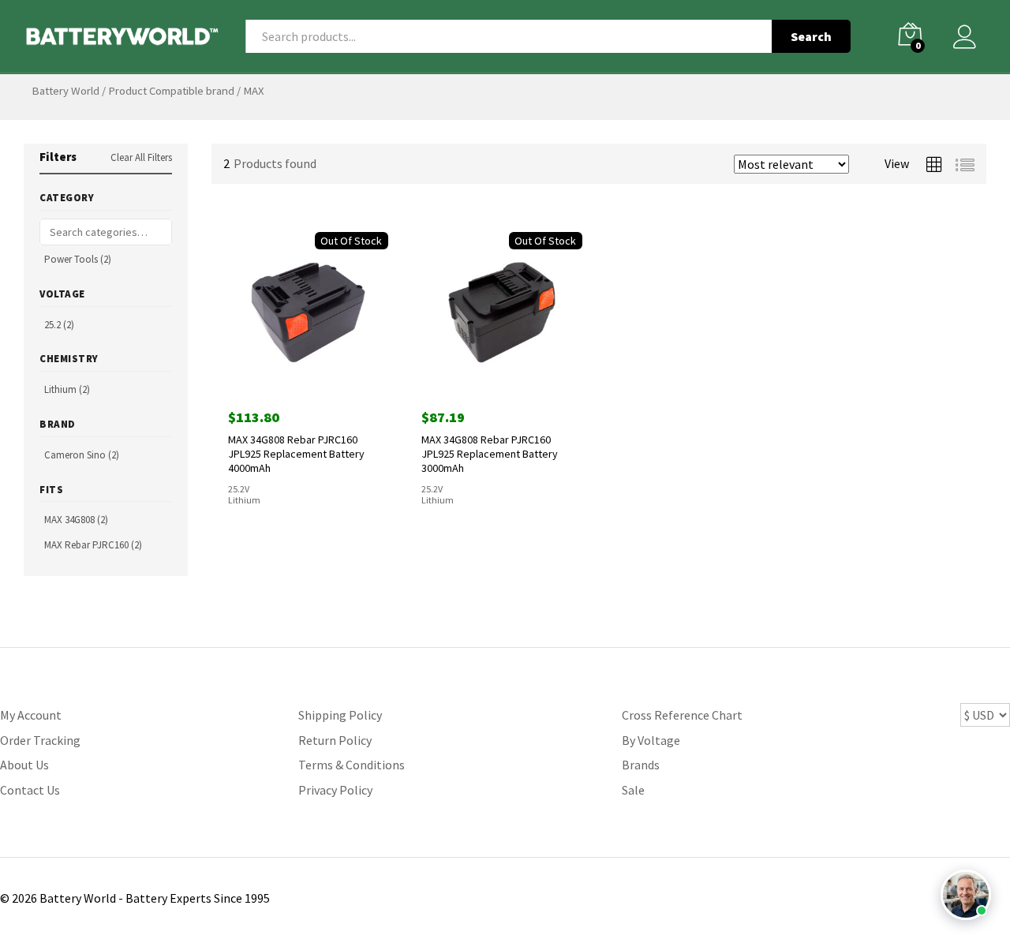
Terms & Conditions (351, 765)
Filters (58, 156)
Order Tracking (40, 740)
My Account (31, 715)
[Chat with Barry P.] (966, 895)
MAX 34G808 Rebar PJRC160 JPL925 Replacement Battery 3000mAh (489, 453)
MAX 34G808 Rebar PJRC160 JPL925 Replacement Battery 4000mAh (296, 453)
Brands (641, 765)
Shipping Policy (340, 715)
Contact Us (30, 790)
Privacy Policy (335, 790)
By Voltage (651, 740)
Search (811, 36)
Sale (633, 790)
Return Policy (335, 740)
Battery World (65, 91)
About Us (24, 765)
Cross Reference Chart (682, 715)
